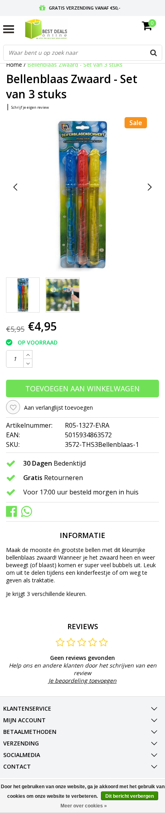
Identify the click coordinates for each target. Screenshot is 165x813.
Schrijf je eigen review (30, 107)
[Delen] (13, 511)
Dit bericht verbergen (129, 796)
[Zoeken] (154, 53)
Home (14, 64)
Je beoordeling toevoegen (82, 680)
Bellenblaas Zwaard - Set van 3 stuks (75, 64)
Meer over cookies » (83, 806)
